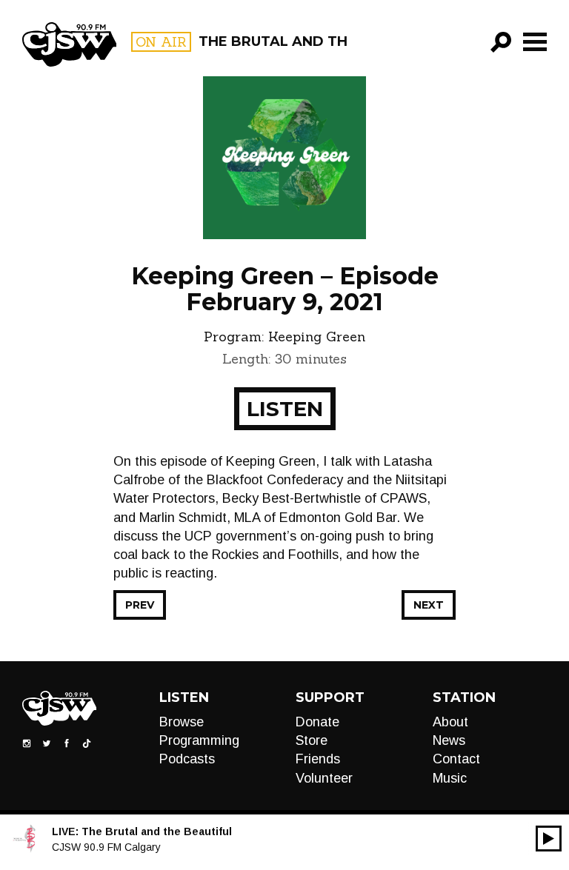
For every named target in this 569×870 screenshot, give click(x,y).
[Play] (549, 838)
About (450, 722)
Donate (317, 722)
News (449, 740)
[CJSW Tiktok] (86, 742)
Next (428, 605)
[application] (549, 838)
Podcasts (187, 759)
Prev (139, 605)
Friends (318, 759)
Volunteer (324, 778)
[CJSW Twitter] (46, 742)
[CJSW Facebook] (66, 742)
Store (311, 740)
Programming (199, 740)
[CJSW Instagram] (26, 742)
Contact (456, 759)
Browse (181, 722)
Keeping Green (316, 336)
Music (450, 778)
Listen (285, 408)
